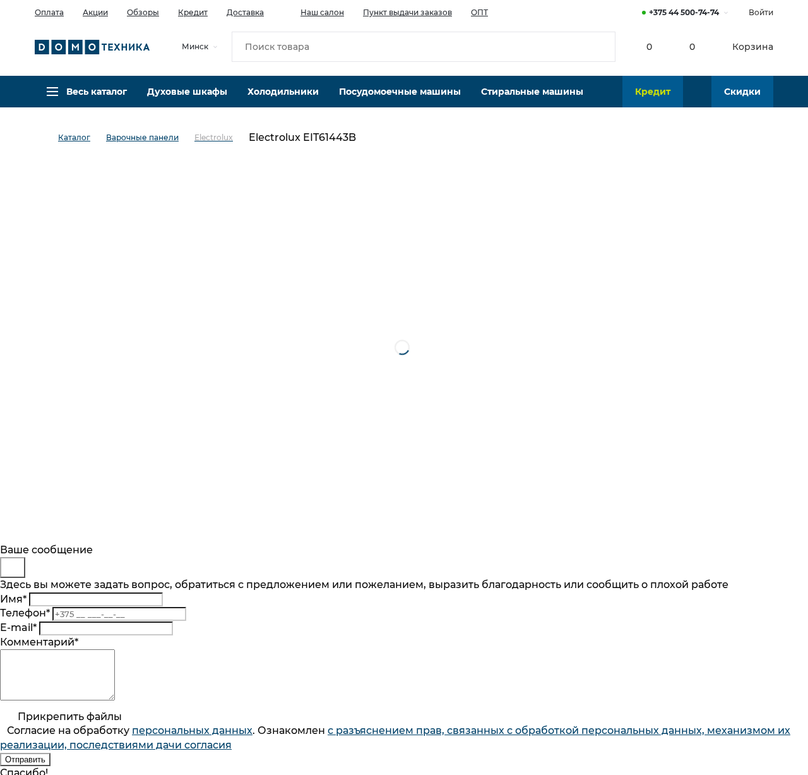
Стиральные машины (532, 91)
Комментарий (39, 642)
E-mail (18, 628)
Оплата (49, 12)
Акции (95, 12)
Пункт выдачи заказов (407, 12)
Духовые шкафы (187, 91)
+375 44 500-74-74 (684, 12)
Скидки (742, 91)
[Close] (12, 567)
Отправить (25, 759)
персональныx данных (192, 730)
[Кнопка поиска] (600, 46)
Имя (13, 599)
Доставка (245, 12)
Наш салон (322, 12)
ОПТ (479, 12)
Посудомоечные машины (400, 91)
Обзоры (143, 12)
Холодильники (283, 91)
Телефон (25, 613)
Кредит (193, 12)
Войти (761, 12)
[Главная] (46, 138)
